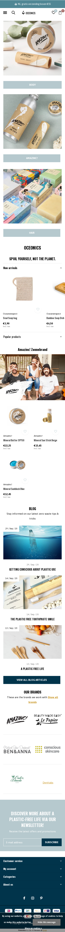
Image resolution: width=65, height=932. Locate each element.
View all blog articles (32, 679)
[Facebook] (24, 898)
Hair (32, 232)
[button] (5, 13)
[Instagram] (32, 898)
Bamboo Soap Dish (55, 318)
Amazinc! (32, 158)
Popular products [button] (12, 337)
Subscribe (51, 842)
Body (32, 85)
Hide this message (47, 922)
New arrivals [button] (10, 268)
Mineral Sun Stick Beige (45, 440)
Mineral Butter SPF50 (13, 440)
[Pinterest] (41, 898)
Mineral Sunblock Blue (13, 489)
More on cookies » (33, 928)
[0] (60, 12)
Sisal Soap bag (10, 318)
